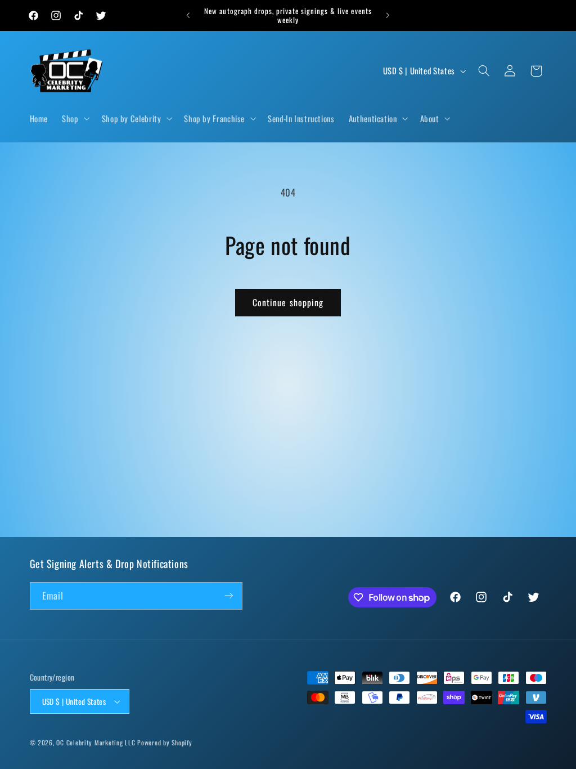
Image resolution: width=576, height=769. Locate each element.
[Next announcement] (388, 15)
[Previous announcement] (188, 15)
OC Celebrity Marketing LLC (95, 742)
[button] (74, 118)
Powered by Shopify (164, 742)
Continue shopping (288, 302)
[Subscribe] (228, 596)
